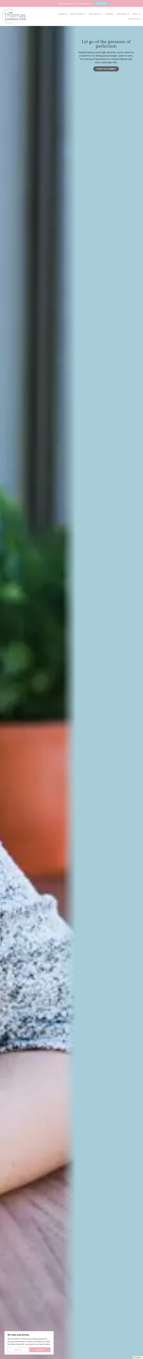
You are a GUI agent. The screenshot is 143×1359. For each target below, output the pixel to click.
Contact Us (133, 19)
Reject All (17, 1350)
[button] (62, 14)
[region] (29, 1343)
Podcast (110, 14)
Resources (122, 14)
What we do (94, 14)
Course (61, 14)
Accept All (40, 1350)
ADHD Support (76, 14)
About (135, 14)
